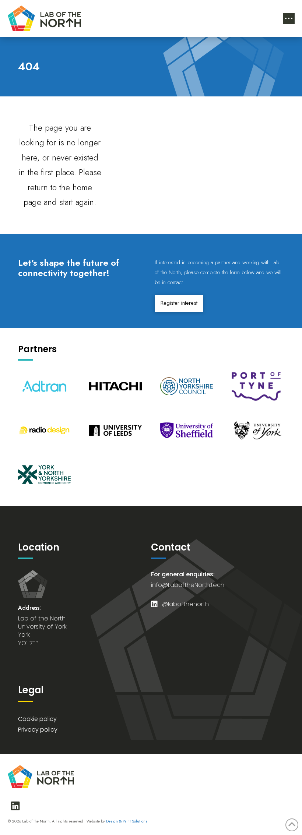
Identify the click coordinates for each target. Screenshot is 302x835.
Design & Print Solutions (126, 821)
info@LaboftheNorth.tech (187, 585)
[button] (289, 18)
